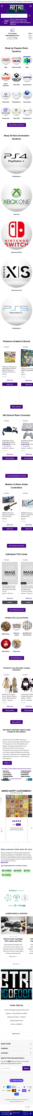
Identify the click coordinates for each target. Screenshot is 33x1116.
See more (16, 964)
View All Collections (16, 658)
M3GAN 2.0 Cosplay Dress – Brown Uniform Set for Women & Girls (9, 696)
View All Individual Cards (16, 610)
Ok (25, 1113)
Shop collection (16, 406)
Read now (12, 956)
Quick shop (10, 380)
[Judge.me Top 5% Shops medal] (25, 897)
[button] (15, 846)
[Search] (29, 16)
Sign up (26, 1068)
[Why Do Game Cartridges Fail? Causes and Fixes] (13, 925)
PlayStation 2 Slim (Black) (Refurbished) (8, 441)
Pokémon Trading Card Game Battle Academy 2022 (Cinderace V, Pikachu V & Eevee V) (9, 369)
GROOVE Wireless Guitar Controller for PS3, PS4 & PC (8, 514)
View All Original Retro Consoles (16, 476)
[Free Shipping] (12, 34)
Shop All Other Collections (16, 125)
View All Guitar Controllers (16, 545)
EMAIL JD (7, 763)
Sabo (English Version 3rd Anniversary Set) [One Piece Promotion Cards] (9, 588)
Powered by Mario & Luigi (16, 1101)
